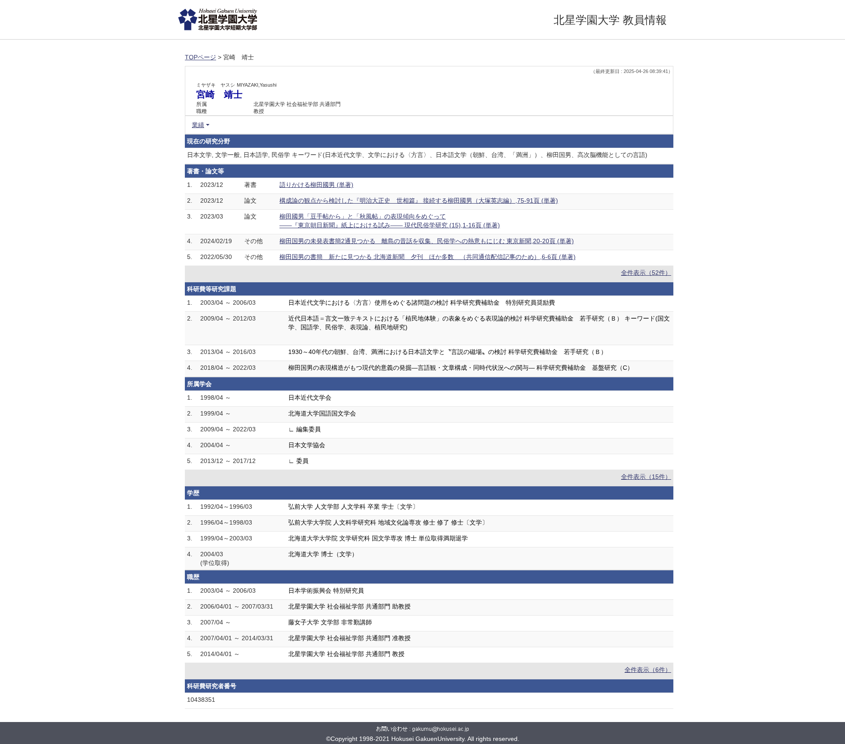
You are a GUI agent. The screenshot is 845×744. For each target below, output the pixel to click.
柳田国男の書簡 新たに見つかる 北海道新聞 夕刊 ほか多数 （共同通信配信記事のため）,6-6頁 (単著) (427, 256)
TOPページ (200, 57)
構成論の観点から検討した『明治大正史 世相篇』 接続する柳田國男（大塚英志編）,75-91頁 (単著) (418, 200)
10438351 (201, 699)
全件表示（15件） (646, 476)
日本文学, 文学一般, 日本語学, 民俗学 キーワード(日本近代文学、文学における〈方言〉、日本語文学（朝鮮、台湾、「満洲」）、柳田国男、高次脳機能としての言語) (417, 154)
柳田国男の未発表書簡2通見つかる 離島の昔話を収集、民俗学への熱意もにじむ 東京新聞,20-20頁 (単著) (426, 240)
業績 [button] (198, 124)
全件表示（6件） (648, 669)
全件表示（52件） (646, 272)
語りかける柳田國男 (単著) (316, 184)
